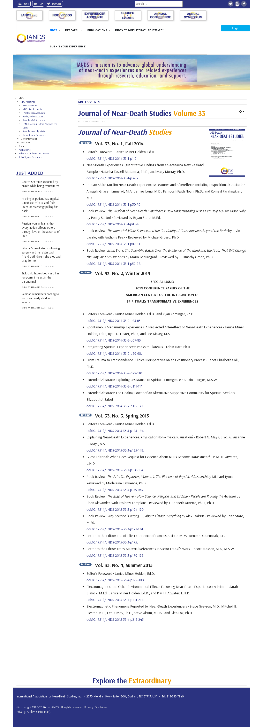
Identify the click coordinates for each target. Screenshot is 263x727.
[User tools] (242, 111)
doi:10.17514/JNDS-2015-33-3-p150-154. (115, 470)
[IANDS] (32, 38)
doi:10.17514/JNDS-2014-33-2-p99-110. (115, 373)
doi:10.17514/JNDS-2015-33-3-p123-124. (115, 430)
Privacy (88, 707)
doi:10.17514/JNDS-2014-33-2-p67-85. (114, 340)
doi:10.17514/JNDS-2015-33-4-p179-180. (116, 580)
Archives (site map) (38, 712)
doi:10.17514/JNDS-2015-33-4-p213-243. (115, 619)
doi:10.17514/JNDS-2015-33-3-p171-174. (115, 529)
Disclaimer (101, 707)
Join (26, 3)
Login (235, 28)
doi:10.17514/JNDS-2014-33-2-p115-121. (115, 406)
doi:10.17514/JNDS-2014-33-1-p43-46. (114, 224)
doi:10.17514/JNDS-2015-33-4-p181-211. (115, 599)
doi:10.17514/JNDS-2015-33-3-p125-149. (115, 450)
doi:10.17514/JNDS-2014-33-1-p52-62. (114, 263)
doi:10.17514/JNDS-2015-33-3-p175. (112, 542)
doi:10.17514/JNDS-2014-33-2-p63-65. (114, 320)
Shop (39, 3)
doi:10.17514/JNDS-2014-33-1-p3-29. (113, 178)
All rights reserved (71, 707)
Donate (56, 3)
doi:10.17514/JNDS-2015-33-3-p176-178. (115, 555)
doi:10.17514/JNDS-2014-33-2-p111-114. (115, 386)
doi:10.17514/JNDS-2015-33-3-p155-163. (115, 489)
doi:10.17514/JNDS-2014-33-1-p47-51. (114, 243)
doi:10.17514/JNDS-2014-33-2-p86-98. (114, 353)
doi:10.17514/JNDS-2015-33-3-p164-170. (115, 509)
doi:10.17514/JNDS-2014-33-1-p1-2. (112, 158)
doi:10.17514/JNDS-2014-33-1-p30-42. (114, 204)
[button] (56, 30)
